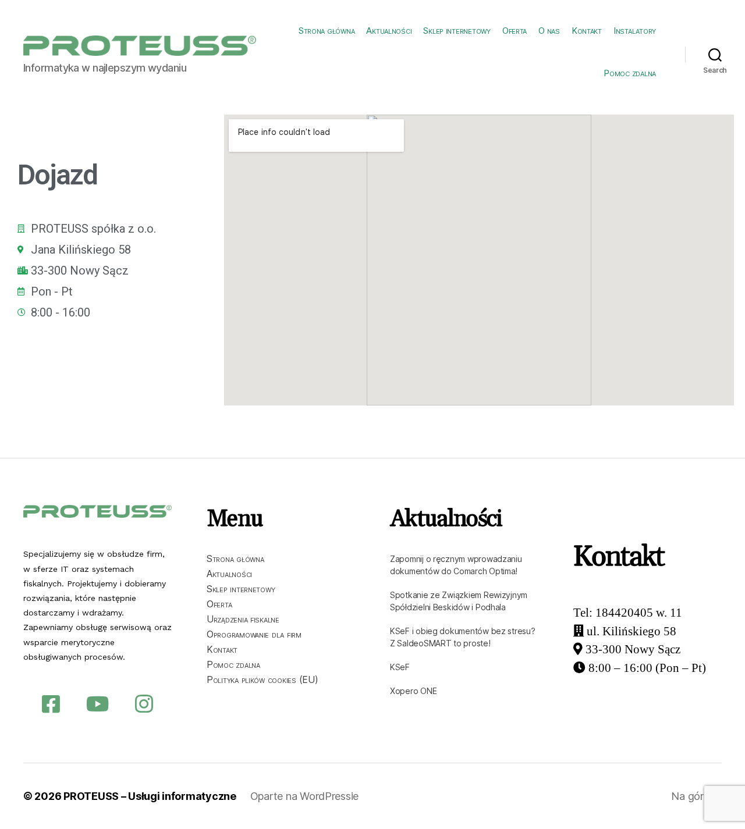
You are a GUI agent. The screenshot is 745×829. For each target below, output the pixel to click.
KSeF (400, 667)
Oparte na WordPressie (304, 796)
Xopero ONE (413, 691)
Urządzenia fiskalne (243, 619)
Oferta (514, 30)
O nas (549, 30)
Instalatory (634, 30)
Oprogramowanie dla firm (254, 634)
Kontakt (587, 30)
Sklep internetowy (456, 30)
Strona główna (327, 30)
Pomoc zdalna (630, 73)
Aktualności (388, 30)
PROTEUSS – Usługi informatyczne (149, 796)
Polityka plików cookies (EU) (262, 679)
